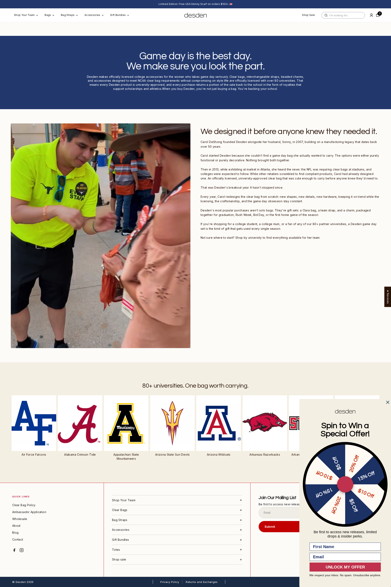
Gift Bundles (118, 14)
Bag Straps (68, 14)
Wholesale (19, 519)
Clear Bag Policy (24, 505)
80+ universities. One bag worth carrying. (195, 386)
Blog (15, 532)
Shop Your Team (24, 14)
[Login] (371, 15)
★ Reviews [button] (387, 297)
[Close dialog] (387, 402)
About (16, 525)
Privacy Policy (169, 582)
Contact (17, 539)
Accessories (92, 14)
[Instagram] (22, 550)
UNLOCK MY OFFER (345, 567)
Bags (48, 14)
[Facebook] (14, 550)
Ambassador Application (29, 512)
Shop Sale (308, 14)
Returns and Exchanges (202, 582)
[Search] (326, 15)
